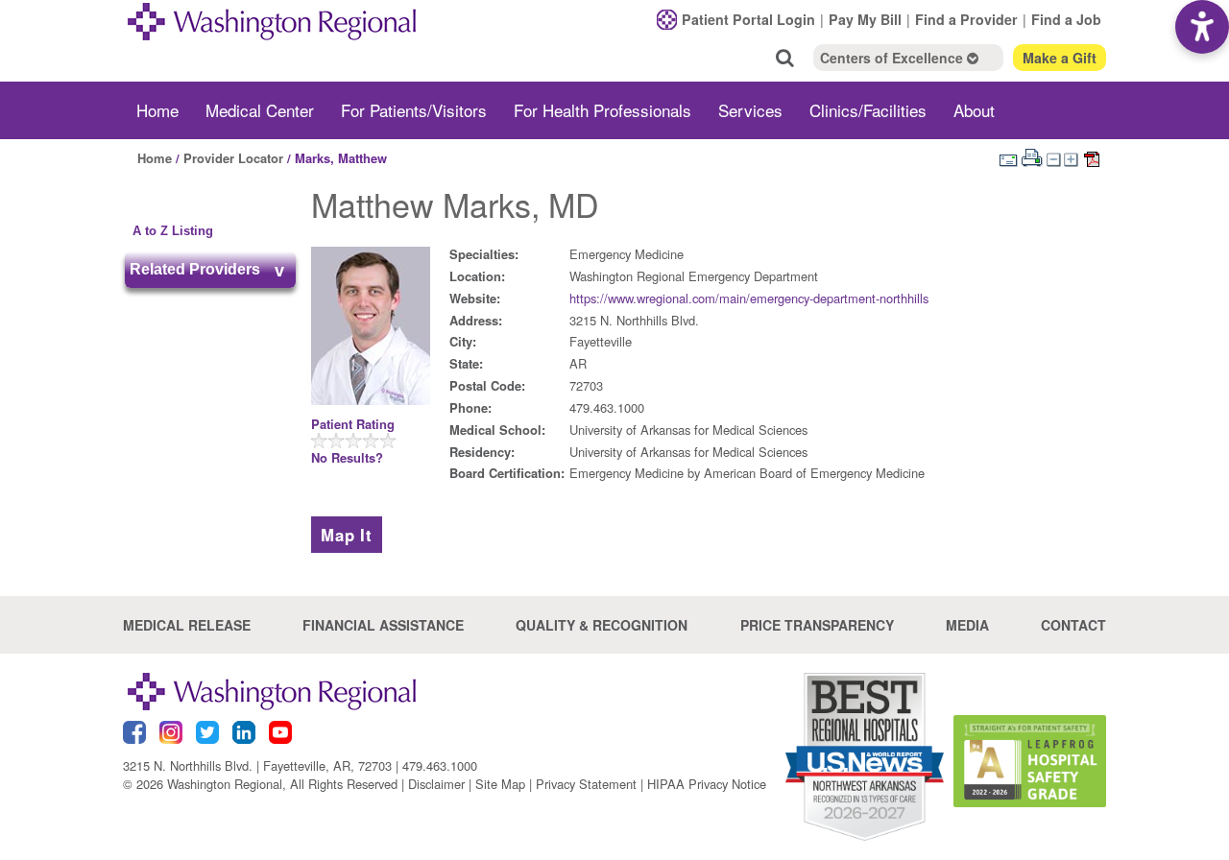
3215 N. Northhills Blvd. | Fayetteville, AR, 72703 (257, 765)
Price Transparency (817, 624)
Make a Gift (1059, 57)
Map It (347, 534)
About (974, 110)
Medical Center (259, 110)
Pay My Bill (865, 19)
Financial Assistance (383, 624)
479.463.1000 (439, 765)
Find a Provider (966, 19)
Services (750, 110)
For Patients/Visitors (414, 110)
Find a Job (1066, 19)
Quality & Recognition (601, 624)
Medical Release (187, 624)
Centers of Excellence (893, 57)
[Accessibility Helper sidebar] (1202, 27)
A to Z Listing (173, 231)
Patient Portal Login (748, 19)
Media (967, 624)
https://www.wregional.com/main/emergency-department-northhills (748, 298)
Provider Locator (233, 158)
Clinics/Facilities (868, 110)
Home (157, 110)
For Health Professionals (602, 110)
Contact (1073, 624)
